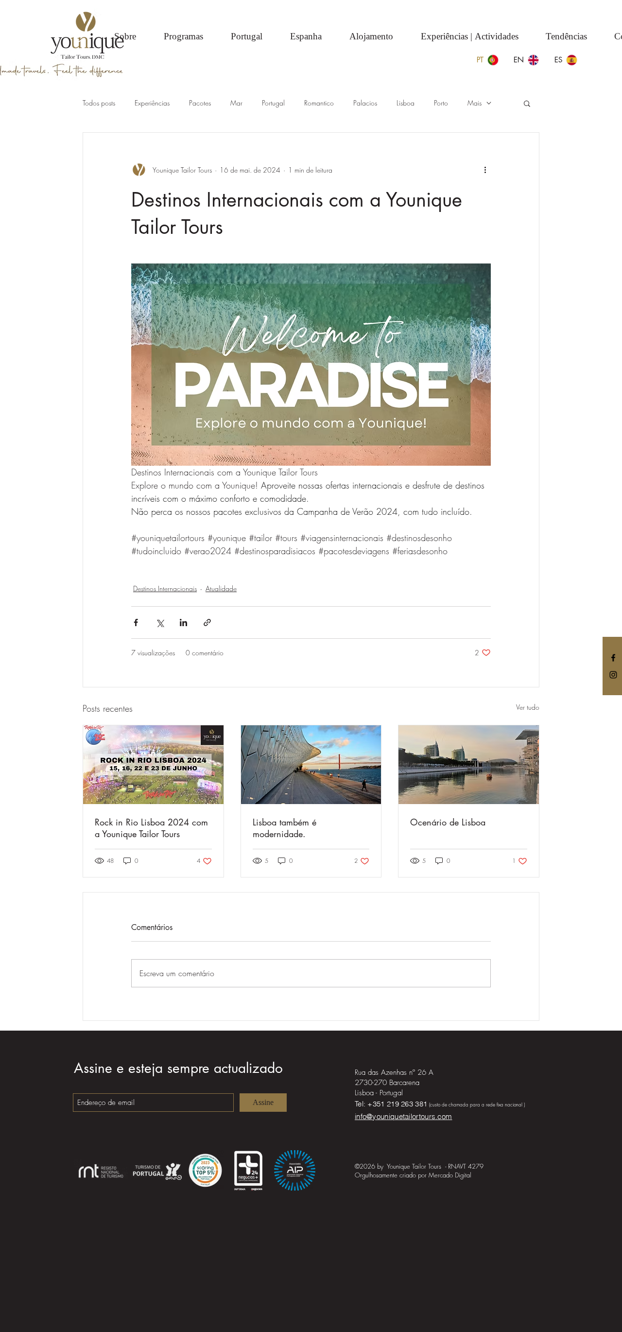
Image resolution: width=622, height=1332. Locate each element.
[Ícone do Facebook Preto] (613, 658)
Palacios (365, 102)
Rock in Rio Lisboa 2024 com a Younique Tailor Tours (151, 828)
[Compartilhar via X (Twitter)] (159, 622)
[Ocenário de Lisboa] (468, 764)
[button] (527, 103)
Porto (441, 102)
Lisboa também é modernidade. (284, 828)
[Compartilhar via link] (207, 622)
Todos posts (99, 102)
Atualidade (221, 588)
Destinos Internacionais (165, 588)
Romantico (319, 102)
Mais (474, 102)
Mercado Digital (450, 1175)
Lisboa (406, 102)
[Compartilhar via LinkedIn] (183, 622)
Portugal (273, 102)
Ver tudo (527, 707)
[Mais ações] (485, 169)
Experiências (152, 102)
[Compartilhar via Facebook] (135, 622)
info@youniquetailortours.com (403, 1116)
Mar (236, 102)
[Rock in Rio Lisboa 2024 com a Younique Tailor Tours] (153, 764)
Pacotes (200, 102)
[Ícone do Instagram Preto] (613, 675)
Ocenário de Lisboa (447, 822)
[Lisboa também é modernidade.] (311, 764)
